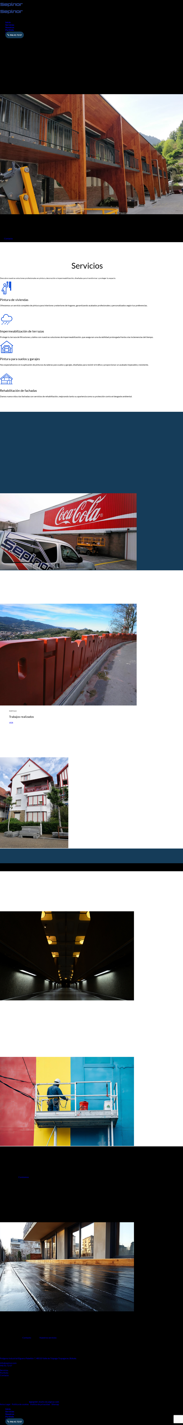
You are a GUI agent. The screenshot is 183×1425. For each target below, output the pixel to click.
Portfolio (9, 30)
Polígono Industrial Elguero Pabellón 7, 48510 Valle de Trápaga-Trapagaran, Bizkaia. (38, 1358)
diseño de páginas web (48, 1401)
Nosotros (9, 27)
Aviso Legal (5, 1404)
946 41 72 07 (6, 1365)
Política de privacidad (40, 1404)
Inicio (8, 22)
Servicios (9, 25)
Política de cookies (20, 1404)
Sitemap (55, 1404)
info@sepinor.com (8, 1363)
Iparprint (33, 1401)
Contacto (4, 1375)
